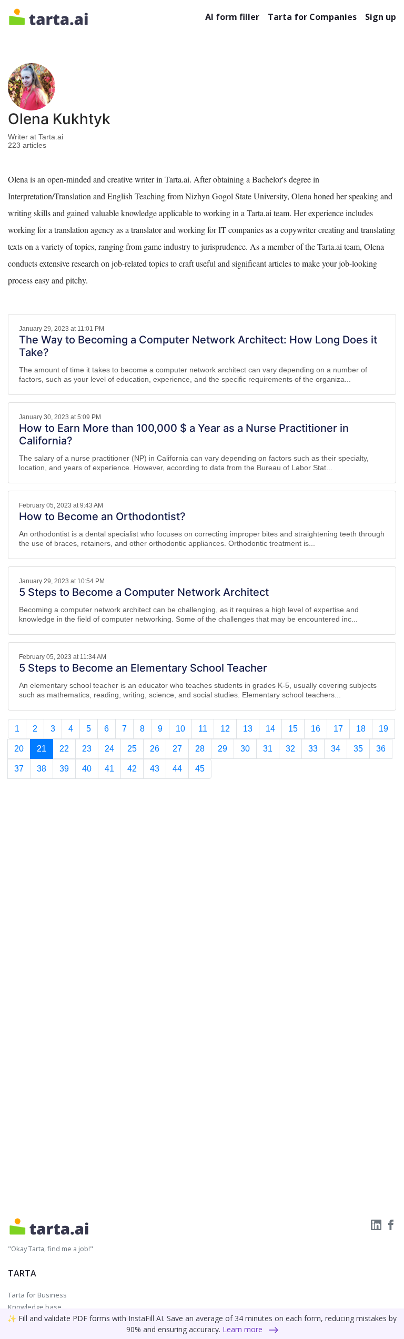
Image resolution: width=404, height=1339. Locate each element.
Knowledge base (35, 1307)
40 (87, 768)
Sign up (380, 17)
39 (64, 768)
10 (180, 728)
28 (200, 748)
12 (225, 728)
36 (381, 748)
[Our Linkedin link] (377, 1224)
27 (177, 748)
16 (315, 728)
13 (247, 728)
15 (293, 728)
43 (154, 768)
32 (290, 748)
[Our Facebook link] (391, 1224)
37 (19, 768)
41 (109, 768)
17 (338, 728)
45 (200, 768)
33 (313, 748)
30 (245, 748)
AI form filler (232, 17)
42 (132, 768)
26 (154, 748)
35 (358, 748)
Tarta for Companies (312, 17)
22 (64, 748)
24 (109, 748)
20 (19, 748)
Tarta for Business (37, 1295)
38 (41, 768)
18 (361, 728)
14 (270, 728)
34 (335, 748)
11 (202, 728)
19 (383, 728)
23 (87, 748)
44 (177, 768)
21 (41, 748)
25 (132, 748)
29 (222, 748)
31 (267, 748)
